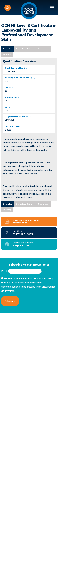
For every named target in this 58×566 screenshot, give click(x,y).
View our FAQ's (23, 232)
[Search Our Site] (7, 8)
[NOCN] (29, 11)
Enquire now (23, 244)
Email (4, 271)
